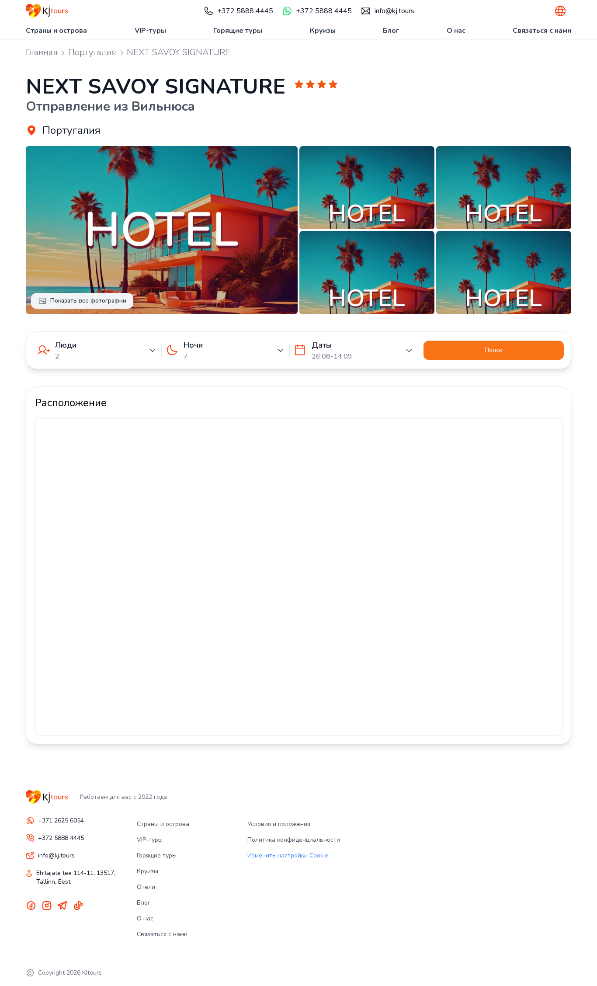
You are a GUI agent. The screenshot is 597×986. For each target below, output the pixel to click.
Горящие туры (237, 30)
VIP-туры (150, 30)
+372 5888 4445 (245, 11)
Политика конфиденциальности (293, 840)
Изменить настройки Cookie (287, 855)
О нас (456, 30)
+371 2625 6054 (61, 820)
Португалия (92, 52)
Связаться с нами (542, 30)
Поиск (493, 350)
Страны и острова (56, 30)
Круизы (323, 30)
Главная (42, 52)
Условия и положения (278, 824)
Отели (146, 887)
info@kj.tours (394, 11)
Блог (391, 30)
